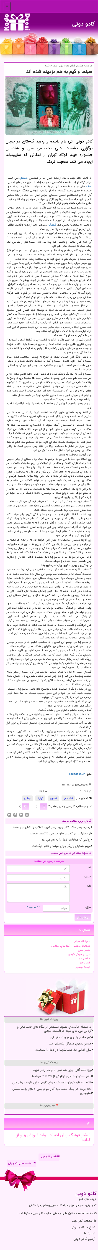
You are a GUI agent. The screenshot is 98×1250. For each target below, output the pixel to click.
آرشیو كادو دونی (84, 1239)
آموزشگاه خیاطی (81, 941)
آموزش (32, 1135)
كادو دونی (83, 22)
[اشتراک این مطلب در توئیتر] (9, 815)
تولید (40, 798)
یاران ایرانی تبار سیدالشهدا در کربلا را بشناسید (63, 1049)
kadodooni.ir (77, 774)
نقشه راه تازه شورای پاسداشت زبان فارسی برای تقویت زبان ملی (52, 1082)
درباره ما (89, 1233)
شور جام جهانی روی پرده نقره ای (71, 1037)
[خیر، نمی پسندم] (25, 806)
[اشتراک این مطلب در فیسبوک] (15, 815)
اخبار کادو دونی (48, 1156)
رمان (63, 1135)
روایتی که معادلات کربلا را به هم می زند (65, 839)
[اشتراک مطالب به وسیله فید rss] (20, 815)
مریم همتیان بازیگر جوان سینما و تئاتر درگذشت (61, 846)
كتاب (86, 1140)
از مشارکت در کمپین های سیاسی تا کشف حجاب (60, 833)
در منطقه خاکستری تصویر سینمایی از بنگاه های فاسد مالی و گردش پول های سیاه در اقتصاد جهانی (54, 1029)
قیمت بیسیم (82, 967)
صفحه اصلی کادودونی (21, 1163)
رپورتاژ (21, 1135)
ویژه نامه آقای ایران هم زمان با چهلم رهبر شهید (62, 1070)
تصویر (53, 798)
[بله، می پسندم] (43, 806)
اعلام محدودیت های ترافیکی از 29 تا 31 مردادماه (61, 1076)
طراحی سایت (83, 958)
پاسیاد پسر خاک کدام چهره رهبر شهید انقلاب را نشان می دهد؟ (51, 827)
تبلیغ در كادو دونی (83, 1227)
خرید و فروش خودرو (79, 954)
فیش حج (85, 962)
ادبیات (53, 1135)
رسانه (88, 186)
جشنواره (23, 178)
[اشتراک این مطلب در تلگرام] (26, 815)
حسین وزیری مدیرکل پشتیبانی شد (70, 1043)
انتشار (85, 1135)
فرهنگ (52, 225)
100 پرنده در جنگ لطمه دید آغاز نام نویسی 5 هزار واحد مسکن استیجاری (52, 1091)
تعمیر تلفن (84, 950)
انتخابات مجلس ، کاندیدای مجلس (70, 946)
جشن (27, 798)
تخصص (68, 798)
